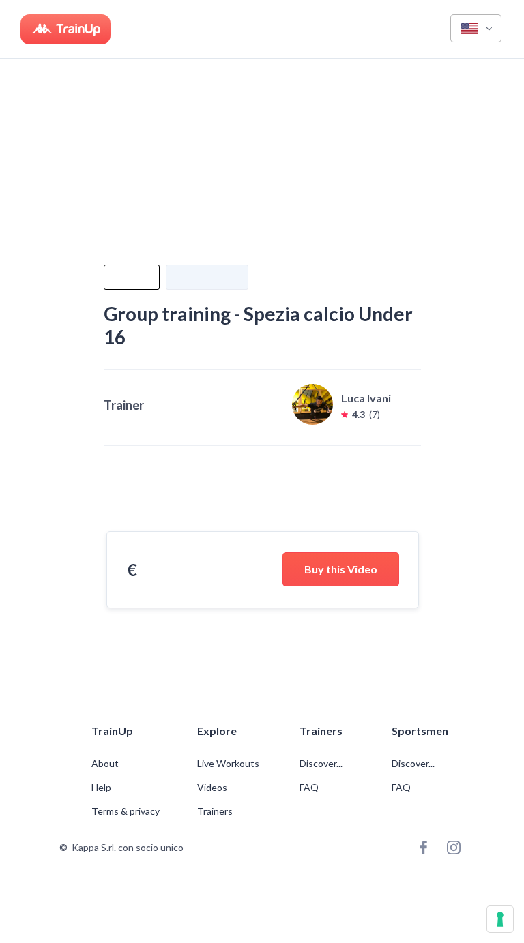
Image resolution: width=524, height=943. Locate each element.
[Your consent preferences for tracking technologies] (500, 919)
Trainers (215, 811)
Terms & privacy (125, 811)
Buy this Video (340, 569)
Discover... (322, 763)
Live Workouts (228, 763)
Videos (212, 787)
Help (101, 787)
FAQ (309, 787)
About (105, 763)
